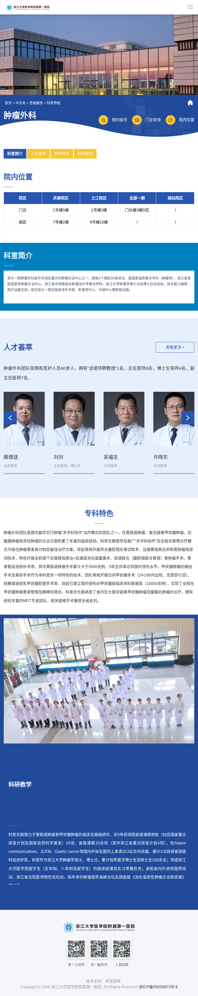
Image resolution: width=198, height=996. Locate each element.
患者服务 (36, 103)
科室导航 (53, 103)
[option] (99, 54)
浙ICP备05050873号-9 (158, 987)
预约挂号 (119, 120)
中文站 (20, 103)
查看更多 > (175, 347)
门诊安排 (153, 120)
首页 (8, 103)
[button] (187, 417)
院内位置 (186, 120)
